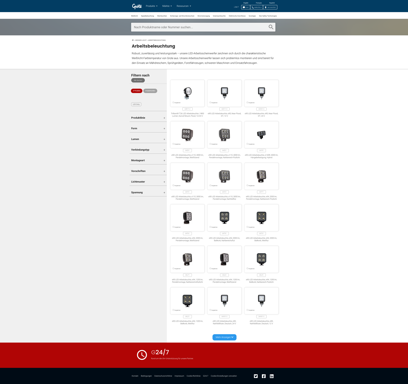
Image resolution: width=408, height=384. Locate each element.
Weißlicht (134, 16)
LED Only (136, 104)
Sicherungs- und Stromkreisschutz (182, 16)
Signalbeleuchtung (147, 16)
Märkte (166, 6)
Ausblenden (396, 277)
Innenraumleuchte (219, 16)
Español (272, 3)
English (246, 3)
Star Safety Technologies (268, 16)
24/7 (236, 7)
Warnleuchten (162, 16)
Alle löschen (138, 80)
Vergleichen (204, 343)
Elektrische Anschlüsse (237, 16)
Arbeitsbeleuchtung (157, 40)
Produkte (151, 6)
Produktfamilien (150, 91)
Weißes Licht (141, 40)
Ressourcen (183, 6)
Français (259, 3)
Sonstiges (252, 16)
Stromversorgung (204, 16)
